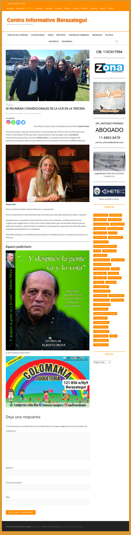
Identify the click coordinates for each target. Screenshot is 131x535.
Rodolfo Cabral (100, 318)
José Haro (98, 282)
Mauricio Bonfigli (116, 295)
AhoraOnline (115, 215)
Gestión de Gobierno (79, 35)
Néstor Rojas (117, 300)
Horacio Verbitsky (101, 269)
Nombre (10, 468)
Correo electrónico (14, 482)
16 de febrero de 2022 (15, 113)
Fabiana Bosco (100, 255)
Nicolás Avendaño (101, 300)
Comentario (11, 431)
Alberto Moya (100, 219)
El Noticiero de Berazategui (105, 246)
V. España (58, 8)
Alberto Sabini (115, 219)
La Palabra (111, 282)
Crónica (112, 233)
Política (109, 35)
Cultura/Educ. (38, 35)
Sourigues (39, 8)
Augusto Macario (101, 224)
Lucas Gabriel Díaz (101, 291)
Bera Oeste (20, 8)
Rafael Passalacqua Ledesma (105, 313)
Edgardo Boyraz (115, 237)
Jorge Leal (113, 273)
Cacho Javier (99, 228)
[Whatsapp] (13, 122)
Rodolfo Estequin (101, 322)
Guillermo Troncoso (102, 264)
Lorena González (101, 287)
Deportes (61, 35)
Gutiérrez (93, 8)
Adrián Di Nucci (100, 215)
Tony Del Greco (100, 336)
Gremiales (97, 35)
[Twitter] (23, 122)
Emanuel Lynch (109, 251)
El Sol (97, 251)
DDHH (50, 35)
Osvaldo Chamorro (101, 304)
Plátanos (67, 8)
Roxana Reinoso (100, 327)
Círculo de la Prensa (17, 35)
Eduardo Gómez (101, 242)
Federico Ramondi (101, 260)
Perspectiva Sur (100, 309)
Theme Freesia (46, 527)
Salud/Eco (54, 41)
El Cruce (30, 8)
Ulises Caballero (101, 340)
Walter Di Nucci (101, 345)
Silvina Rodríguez (101, 331)
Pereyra (103, 8)
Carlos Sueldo (100, 233)
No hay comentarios (34, 113)
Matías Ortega (100, 295)
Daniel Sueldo (100, 237)
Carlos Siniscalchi (115, 228)
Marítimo (84, 8)
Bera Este (10, 8)
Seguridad (67, 41)
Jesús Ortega (100, 273)
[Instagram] (8, 122)
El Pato (110, 8)
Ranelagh (48, 8)
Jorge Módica (100, 278)
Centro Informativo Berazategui (47, 20)
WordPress (56, 527)
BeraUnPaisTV (117, 224)
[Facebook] (18, 122)
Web (8, 497)
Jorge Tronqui (115, 278)
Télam (113, 336)
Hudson (76, 8)
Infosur (115, 269)
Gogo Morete (118, 260)
